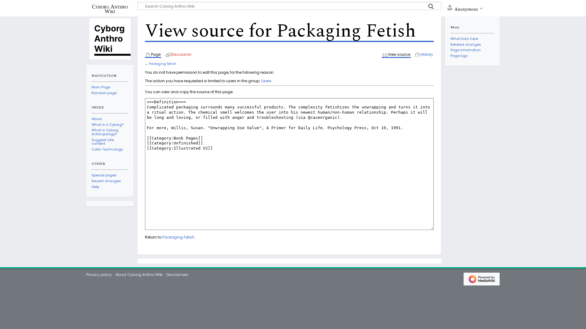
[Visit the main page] (110, 38)
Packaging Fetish (162, 64)
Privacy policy (99, 274)
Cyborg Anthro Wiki (110, 9)
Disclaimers (177, 274)
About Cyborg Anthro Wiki (139, 274)
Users (266, 80)
